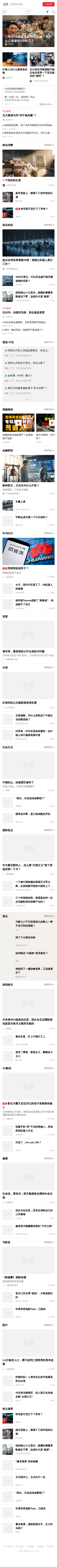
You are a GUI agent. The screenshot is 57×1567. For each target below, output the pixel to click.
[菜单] (4, 11)
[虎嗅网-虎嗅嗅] (47, 11)
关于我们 (8, 1546)
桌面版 (40, 1546)
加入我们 (19, 1546)
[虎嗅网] (28, 12)
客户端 (50, 1546)
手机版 (30, 1546)
